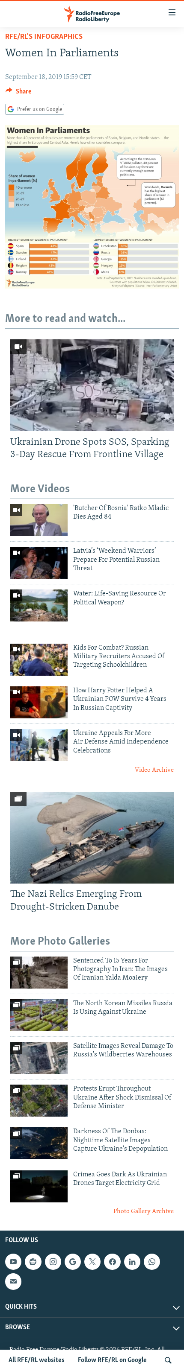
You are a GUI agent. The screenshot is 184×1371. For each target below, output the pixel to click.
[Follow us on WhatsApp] (152, 1262)
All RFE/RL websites (37, 1360)
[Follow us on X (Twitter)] (92, 1262)
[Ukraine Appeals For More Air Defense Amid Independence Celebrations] (39, 745)
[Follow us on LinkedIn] (132, 1262)
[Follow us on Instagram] (53, 1262)
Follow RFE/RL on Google (112, 1360)
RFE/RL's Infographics (44, 37)
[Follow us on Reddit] (33, 1262)
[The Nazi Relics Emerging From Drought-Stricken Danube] (92, 838)
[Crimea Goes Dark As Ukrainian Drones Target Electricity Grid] (39, 1186)
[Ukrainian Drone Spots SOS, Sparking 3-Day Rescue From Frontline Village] (92, 385)
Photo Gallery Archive (143, 1211)
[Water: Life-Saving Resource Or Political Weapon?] (39, 605)
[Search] (168, 1360)
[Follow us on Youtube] (13, 1262)
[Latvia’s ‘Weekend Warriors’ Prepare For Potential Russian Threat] (39, 563)
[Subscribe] (13, 1281)
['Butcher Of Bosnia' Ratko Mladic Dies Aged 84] (39, 520)
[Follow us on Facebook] (112, 1262)
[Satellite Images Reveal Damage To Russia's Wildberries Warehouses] (39, 1058)
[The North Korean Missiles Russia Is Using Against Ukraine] (39, 1015)
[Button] (18, 93)
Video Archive (154, 770)
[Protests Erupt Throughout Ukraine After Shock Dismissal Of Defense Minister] (39, 1101)
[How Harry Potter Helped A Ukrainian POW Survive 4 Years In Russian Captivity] (39, 702)
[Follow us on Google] (73, 1262)
